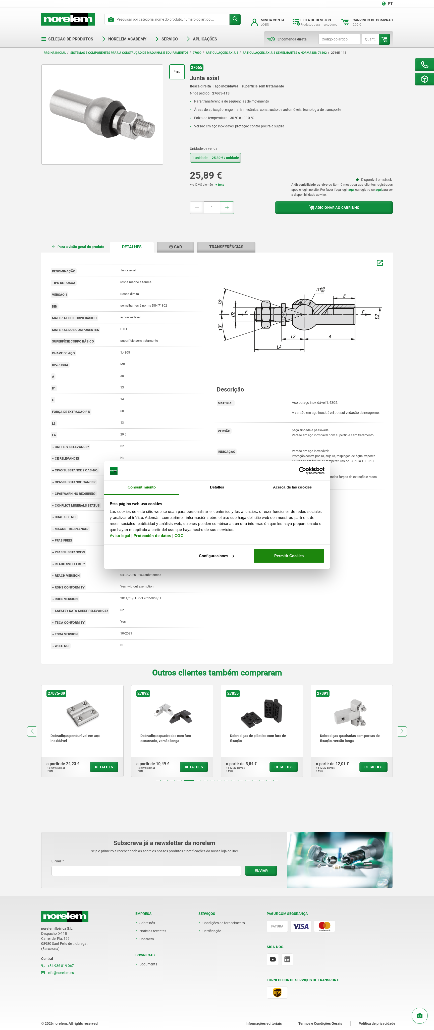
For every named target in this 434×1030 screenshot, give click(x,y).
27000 (197, 53)
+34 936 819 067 (60, 966)
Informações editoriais (264, 1023)
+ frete (219, 184)
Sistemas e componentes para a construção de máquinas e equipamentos (129, 53)
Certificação (211, 931)
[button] (158, 780)
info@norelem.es (60, 973)
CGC (179, 535)
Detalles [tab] (217, 487)
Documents (148, 964)
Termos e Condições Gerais (320, 1023)
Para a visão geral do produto (81, 247)
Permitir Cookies (289, 556)
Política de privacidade (377, 1023)
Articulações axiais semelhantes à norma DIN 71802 (285, 53)
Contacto (146, 939)
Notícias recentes (152, 931)
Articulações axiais (222, 53)
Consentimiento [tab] (142, 487)
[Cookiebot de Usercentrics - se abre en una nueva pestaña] (302, 470)
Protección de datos (152, 535)
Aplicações (205, 39)
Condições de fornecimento (223, 923)
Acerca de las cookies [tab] (292, 487)
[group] (82, 731)
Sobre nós (147, 923)
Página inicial (55, 52)
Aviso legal (120, 535)
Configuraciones (213, 556)
